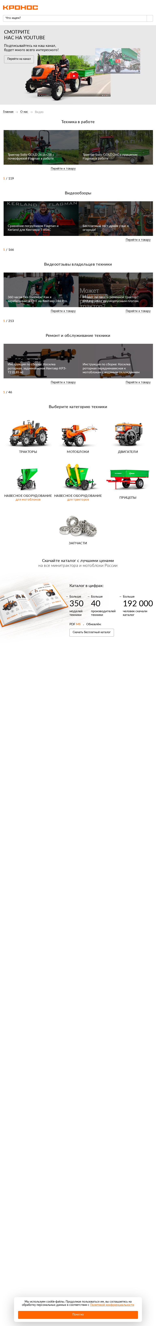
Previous (141, 178)
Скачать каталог (92, 632)
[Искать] (150, 18)
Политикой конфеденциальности (112, 1305)
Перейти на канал (19, 59)
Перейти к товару (63, 168)
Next (149, 178)
